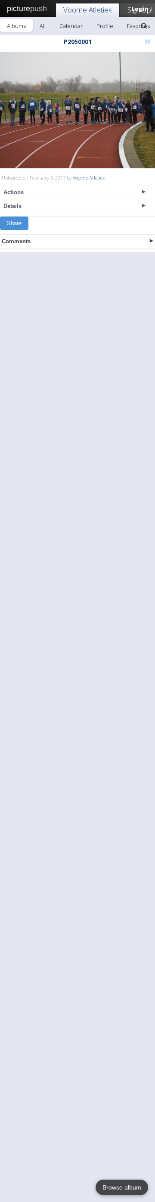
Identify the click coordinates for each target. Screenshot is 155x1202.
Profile (104, 26)
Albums (16, 26)
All (43, 26)
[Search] (144, 26)
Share (14, 223)
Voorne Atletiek (87, 10)
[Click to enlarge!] (77, 110)
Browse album (121, 1187)
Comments (16, 241)
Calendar (71, 26)
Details (12, 206)
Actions (13, 192)
